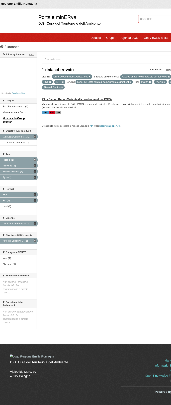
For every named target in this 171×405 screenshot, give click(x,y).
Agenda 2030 (129, 37)
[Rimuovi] (90, 77)
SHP (58, 112)
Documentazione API (109, 126)
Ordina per (156, 69)
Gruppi (110, 37)
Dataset (96, 37)
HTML (45, 112)
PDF (52, 112)
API (91, 126)
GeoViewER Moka (156, 37)
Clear (31, 54)
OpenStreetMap (18, 93)
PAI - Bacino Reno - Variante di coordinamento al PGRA (77, 99)
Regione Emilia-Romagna (19, 3)
